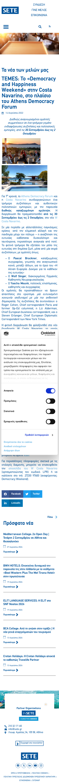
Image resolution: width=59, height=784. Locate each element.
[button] (6, 26)
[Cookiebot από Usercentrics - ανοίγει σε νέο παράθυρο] (41, 334)
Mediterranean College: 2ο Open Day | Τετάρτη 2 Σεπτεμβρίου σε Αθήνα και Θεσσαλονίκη (26, 538)
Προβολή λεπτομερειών (37, 435)
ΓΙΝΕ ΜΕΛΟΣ (39, 10)
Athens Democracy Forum (37, 196)
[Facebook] (18, 765)
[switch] (50, 401)
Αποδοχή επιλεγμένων (15, 446)
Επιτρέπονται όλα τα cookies (18, 442)
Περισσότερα (9, 552)
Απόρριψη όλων (12, 450)
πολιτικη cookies (40, 773)
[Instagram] (41, 765)
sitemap (36, 781)
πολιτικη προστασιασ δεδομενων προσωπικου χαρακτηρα (29, 777)
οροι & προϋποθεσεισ (20, 773)
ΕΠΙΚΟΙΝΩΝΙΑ (39, 15)
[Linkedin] (29, 765)
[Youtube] (35, 765)
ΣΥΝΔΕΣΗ (39, 4)
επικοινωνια (24, 781)
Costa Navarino (16, 200)
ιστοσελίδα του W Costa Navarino (33, 468)
